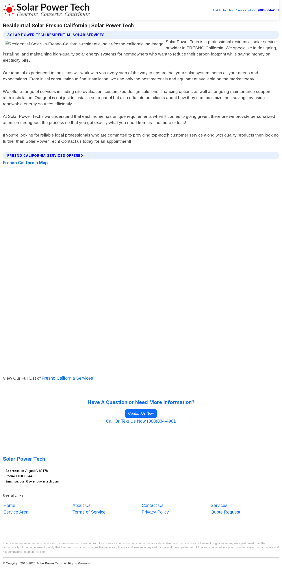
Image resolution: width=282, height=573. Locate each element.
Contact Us (152, 505)
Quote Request (225, 512)
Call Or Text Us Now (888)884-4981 (141, 421)
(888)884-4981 (268, 10)
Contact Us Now (141, 413)
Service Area (16, 512)
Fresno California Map (25, 162)
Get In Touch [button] (222, 10)
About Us (81, 505)
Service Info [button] (244, 10)
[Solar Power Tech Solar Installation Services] (46, 10)
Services (219, 505)
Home (9, 505)
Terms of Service (89, 512)
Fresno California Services (67, 378)
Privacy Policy (155, 512)
